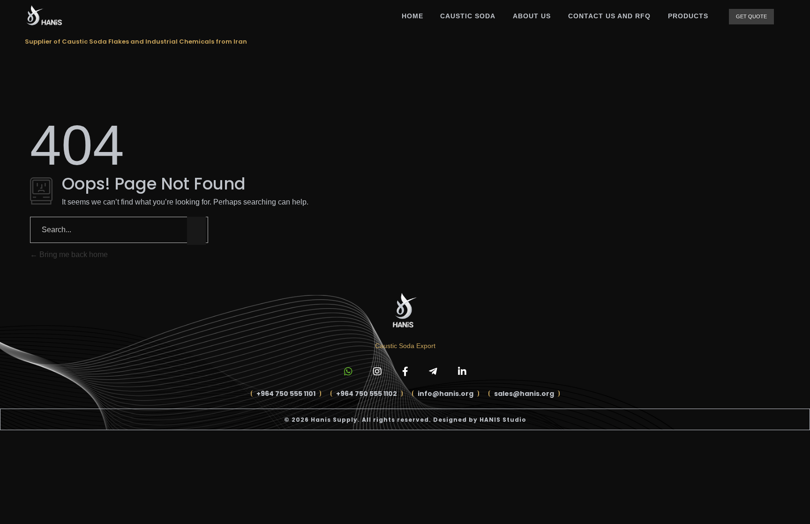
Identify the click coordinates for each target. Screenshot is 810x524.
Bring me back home (73, 254)
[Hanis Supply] (43, 15)
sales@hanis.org (524, 393)
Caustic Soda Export (405, 345)
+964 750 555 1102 (366, 393)
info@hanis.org (445, 393)
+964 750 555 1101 (285, 393)
